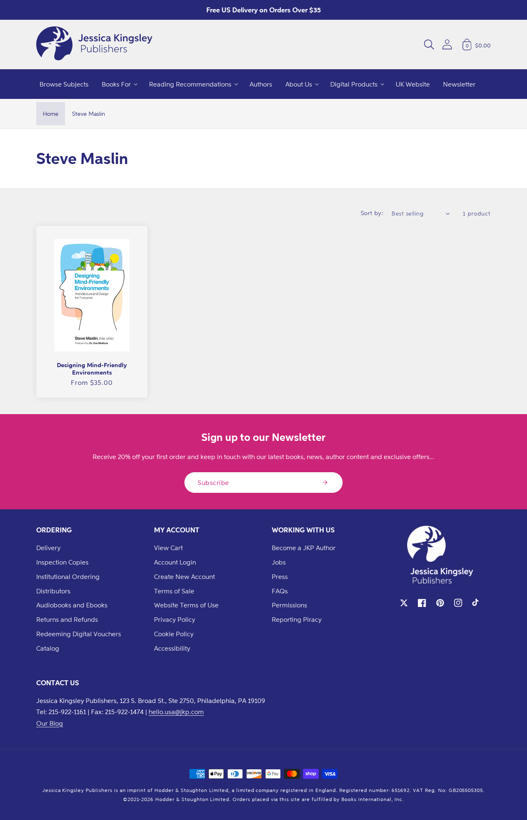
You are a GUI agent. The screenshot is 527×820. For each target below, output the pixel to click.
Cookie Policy (174, 633)
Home (50, 113)
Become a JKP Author (304, 547)
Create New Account (184, 576)
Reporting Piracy (297, 619)
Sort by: (372, 212)
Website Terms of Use (186, 605)
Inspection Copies (62, 562)
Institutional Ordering (68, 576)
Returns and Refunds (67, 619)
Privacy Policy (174, 619)
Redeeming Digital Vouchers (78, 633)
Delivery (48, 547)
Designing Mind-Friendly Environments (92, 368)
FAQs (280, 591)
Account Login (175, 562)
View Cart (168, 547)
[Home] (94, 44)
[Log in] (447, 44)
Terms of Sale (174, 591)
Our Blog (49, 723)
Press (280, 576)
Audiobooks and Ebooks (71, 605)
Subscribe (213, 482)
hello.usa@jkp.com (176, 711)
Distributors (53, 591)
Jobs (279, 562)
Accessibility (172, 648)
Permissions (289, 605)
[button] (429, 44)
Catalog (47, 648)
